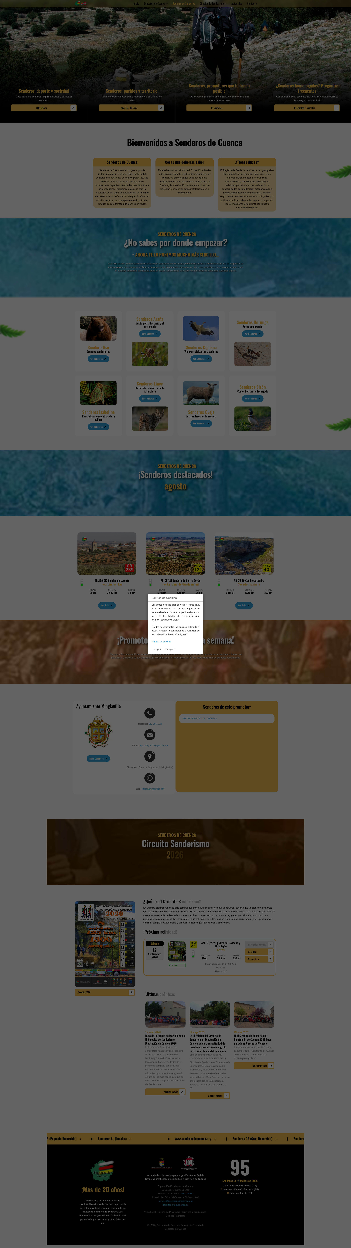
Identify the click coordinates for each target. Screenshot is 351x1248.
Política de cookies (161, 641)
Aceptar (157, 649)
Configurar (170, 649)
